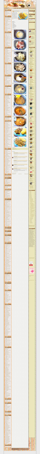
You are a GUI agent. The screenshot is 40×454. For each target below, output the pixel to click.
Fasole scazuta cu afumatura (7, 251)
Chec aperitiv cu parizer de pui (7, 19)
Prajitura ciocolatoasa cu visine (8, 372)
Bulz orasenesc (6, 152)
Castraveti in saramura (7, 97)
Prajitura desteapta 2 (7, 387)
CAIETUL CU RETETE (32, 50)
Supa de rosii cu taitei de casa (7, 146)
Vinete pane (6, 30)
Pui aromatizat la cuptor (7, 214)
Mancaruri (14, 149)
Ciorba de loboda (6, 131)
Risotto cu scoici (6, 287)
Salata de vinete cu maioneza (7, 60)
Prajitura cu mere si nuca (7, 379)
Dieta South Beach (6, 421)
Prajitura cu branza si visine (7, 376)
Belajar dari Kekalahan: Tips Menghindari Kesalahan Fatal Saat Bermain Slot (32, 73)
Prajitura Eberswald (7, 332)
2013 (30, 196)
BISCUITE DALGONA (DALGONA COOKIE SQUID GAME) (32, 82)
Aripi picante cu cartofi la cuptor (8, 200)
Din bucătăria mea (31, 98)
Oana (14, 164)
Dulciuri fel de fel (31, 66)
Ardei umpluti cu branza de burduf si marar (33, 31)
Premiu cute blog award (7, 438)
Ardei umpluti (6, 150)
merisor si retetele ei (32, 149)
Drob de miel (6, 23)
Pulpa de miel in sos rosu (7, 240)
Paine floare (6, 298)
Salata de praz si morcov (7, 58)
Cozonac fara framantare (7, 314)
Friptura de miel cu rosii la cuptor (8, 238)
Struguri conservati (6, 108)
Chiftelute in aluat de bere (7, 156)
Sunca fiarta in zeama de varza (7, 13)
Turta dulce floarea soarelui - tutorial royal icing (33, 131)
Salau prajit (6, 194)
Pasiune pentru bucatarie (32, 137)
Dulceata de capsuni (7, 101)
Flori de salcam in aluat (7, 316)
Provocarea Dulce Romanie (7, 441)
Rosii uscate (6, 106)
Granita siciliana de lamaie (33, 51)
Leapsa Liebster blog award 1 (7, 427)
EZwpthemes (17, 449)
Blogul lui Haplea (31, 81)
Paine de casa (6, 297)
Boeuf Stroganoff (6, 274)
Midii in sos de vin (6, 285)
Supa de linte (33, 153)
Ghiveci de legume (6, 159)
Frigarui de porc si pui (7, 253)
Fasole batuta (6, 25)
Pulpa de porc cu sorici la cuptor (8, 261)
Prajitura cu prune (6, 384)
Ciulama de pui (6, 202)
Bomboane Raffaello (7, 351)
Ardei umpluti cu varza (7, 96)
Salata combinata (6, 183)
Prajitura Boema (6, 368)
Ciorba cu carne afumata (7, 122)
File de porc (6, 11)
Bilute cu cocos (6, 349)
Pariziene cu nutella (7, 327)
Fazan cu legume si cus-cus (7, 186)
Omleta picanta (6, 44)
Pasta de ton (6, 49)
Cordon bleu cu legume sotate (7, 204)
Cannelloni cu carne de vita (7, 76)
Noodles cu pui (6, 210)
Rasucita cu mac (6, 334)
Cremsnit (6, 360)
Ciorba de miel (6, 132)
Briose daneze (6, 307)
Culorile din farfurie (31, 187)
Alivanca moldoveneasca (33, 113)
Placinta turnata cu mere (7, 345)
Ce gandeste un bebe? (7, 417)
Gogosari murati (6, 103)
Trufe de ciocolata (6, 396)
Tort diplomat (6, 408)
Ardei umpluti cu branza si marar (8, 17)
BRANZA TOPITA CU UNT (33, 134)
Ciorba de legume (6, 130)
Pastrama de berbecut (7, 239)
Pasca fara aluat (6, 330)
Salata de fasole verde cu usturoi (8, 56)
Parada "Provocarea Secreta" (7, 430)
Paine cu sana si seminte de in (7, 296)
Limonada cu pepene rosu (7, 118)
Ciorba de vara (6, 141)
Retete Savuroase (31, 186)
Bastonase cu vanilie (7, 348)
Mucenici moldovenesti (7, 323)
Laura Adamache (31, 79)
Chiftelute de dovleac (7, 155)
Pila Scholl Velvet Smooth (7, 436)
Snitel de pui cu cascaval (7, 224)
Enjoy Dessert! (31, 72)
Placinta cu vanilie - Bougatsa (7, 343)
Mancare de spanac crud (7, 161)
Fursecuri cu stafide (7, 317)
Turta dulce (6, 443)
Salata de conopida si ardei (7, 107)
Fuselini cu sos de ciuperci (7, 78)
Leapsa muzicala (6, 429)
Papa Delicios (31, 141)
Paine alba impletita (7, 295)
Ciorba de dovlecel (6, 126)
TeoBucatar (31, 164)
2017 (30, 193)
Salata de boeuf (6, 51)
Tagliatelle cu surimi (7, 288)
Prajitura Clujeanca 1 (7, 369)
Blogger (22, 448)
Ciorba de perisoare (7, 135)
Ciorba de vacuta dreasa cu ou (7, 139)
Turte (5, 302)
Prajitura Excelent (6, 370)
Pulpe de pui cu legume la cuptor (8, 221)
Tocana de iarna (6, 109)
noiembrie (31, 199)
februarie (31, 222)
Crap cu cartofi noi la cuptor (7, 190)
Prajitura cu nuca (6, 382)
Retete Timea (31, 110)
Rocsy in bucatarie (31, 54)
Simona (14, 156)
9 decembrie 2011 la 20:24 (16, 171)
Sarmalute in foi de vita (7, 168)
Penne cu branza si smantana (7, 80)
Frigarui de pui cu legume (7, 205)
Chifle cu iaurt (6, 291)
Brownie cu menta (6, 353)
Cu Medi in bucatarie (32, 68)
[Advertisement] (32, 251)
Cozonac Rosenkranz (7, 312)
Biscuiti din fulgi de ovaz (7, 305)
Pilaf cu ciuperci (6, 163)
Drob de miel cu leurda (7, 24)
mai (30, 221)
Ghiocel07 (31, 84)
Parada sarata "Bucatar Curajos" (8, 433)
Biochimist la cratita (31, 102)
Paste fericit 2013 (6, 435)
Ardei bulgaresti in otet (7, 95)
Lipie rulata (6, 64)
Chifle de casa (6, 293)
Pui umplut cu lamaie (7, 219)
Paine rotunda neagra (7, 300)
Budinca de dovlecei (31, 62)
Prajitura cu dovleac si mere (32, 180)
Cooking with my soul (32, 96)
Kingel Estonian (6, 321)
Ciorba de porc (6, 137)
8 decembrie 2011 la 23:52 (16, 166)
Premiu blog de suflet (7, 437)
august (30, 219)
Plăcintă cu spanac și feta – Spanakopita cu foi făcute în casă (32, 64)
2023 (30, 191)
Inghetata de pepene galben (7, 413)
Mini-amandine (6, 363)
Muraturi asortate (6, 105)
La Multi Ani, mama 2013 (7, 426)
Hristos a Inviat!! (31, 120)
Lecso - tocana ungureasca (7, 36)
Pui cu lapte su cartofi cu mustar (8, 215)
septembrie (31, 218)
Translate (33, 20)
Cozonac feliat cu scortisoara (7, 315)
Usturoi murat (6, 113)
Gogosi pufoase (6, 319)
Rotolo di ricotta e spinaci (7, 82)
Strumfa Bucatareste (32, 166)
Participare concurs (7, 434)
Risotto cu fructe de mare (7, 286)
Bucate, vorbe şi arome (32, 86)
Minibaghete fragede (7, 294)
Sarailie (6, 391)
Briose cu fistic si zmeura (33, 55)
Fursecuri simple (6, 318)
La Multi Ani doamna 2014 (7, 425)
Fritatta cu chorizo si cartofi (7, 33)
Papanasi (6, 326)
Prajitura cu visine (6, 385)
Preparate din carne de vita (18, 149)
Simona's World (20, 1)
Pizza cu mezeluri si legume (7, 88)
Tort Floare (6, 405)
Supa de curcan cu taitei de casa (8, 144)
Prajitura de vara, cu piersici (33, 117)
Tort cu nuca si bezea (7, 407)
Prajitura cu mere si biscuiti (33, 99)
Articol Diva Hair (6, 416)
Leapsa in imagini (6, 428)
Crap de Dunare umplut (7, 191)
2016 (30, 194)
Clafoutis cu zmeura (7, 358)
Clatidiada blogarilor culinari (7, 418)
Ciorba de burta (6, 123)
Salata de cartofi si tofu (7, 53)
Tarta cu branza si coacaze (7, 394)
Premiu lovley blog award (7, 439)
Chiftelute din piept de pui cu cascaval (33, 127)
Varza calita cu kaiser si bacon (7, 270)
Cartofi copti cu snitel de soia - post (33, 175)
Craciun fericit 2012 (7, 419)
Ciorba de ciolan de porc (7, 124)
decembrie (31, 198)
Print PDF (14, 148)
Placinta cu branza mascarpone (8, 340)
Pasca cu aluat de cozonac (7, 328)
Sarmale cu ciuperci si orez (7, 165)
